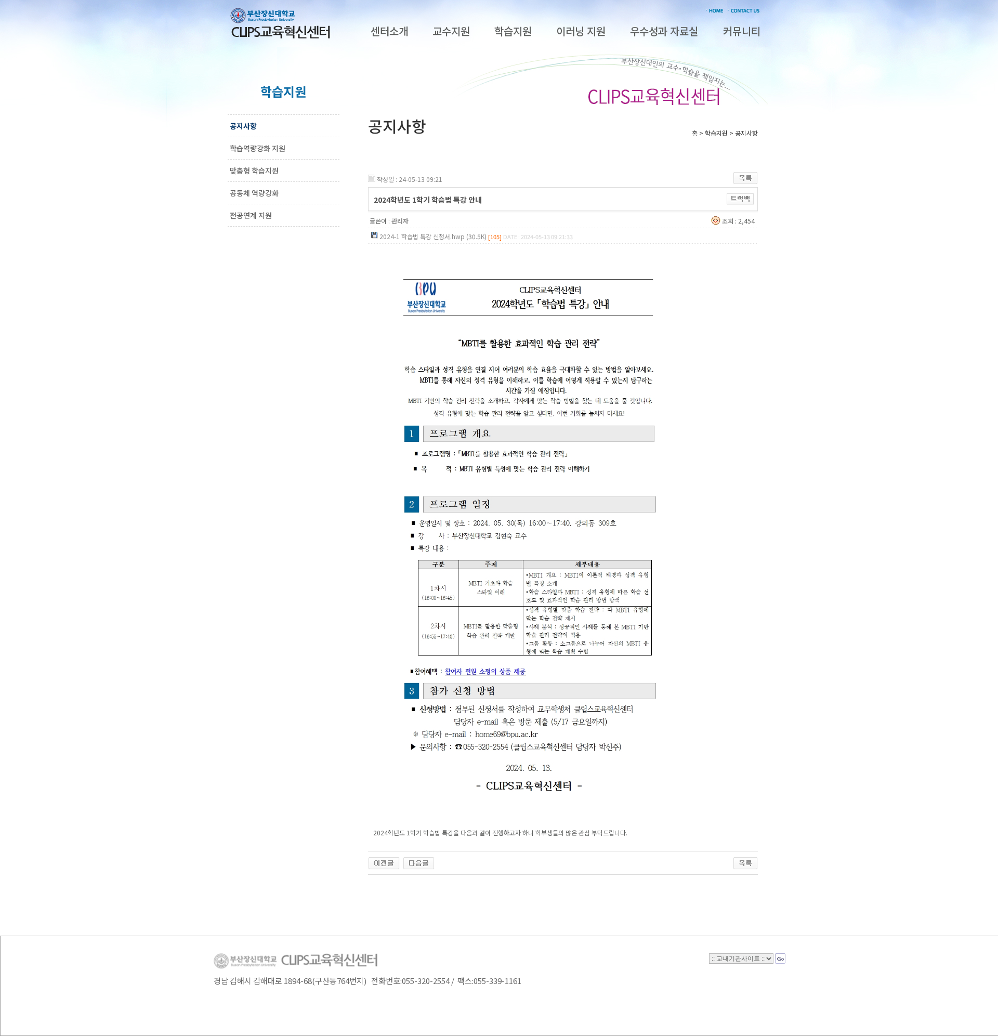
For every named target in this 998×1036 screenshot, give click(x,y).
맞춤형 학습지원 (254, 170)
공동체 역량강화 (254, 193)
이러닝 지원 (581, 30)
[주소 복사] (740, 197)
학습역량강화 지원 (257, 148)
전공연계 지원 (251, 215)
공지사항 (243, 126)
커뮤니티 (741, 30)
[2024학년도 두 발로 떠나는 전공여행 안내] (384, 861)
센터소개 (389, 30)
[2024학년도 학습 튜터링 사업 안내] (419, 861)
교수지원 (451, 30)
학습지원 (513, 30)
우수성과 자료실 (664, 30)
